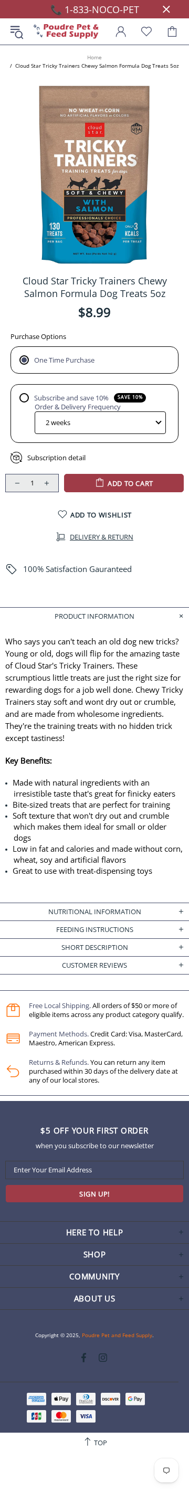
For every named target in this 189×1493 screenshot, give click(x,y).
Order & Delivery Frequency (78, 407)
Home (94, 57)
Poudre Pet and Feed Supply (66, 31)
